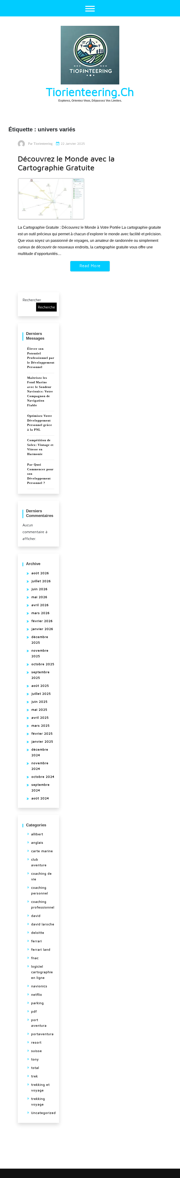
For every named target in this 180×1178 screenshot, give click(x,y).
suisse (36, 1051)
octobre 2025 (42, 664)
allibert (37, 834)
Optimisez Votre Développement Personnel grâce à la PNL (39, 422)
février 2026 (42, 621)
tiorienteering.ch (90, 91)
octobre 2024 (42, 777)
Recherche (46, 307)
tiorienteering (43, 143)
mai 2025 (39, 709)
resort (36, 1042)
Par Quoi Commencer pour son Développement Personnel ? (40, 474)
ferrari (36, 941)
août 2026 (40, 573)
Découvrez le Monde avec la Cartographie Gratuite (66, 163)
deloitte (37, 933)
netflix (36, 994)
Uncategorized (43, 1113)
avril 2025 (40, 717)
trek (34, 1076)
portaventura (42, 1034)
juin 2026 (39, 589)
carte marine (42, 851)
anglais (37, 842)
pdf (34, 1011)
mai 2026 (39, 597)
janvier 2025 (42, 741)
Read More (90, 265)
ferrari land (40, 949)
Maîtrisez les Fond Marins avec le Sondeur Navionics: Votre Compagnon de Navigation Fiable (40, 391)
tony (35, 1059)
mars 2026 (40, 613)
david (36, 916)
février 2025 (42, 733)
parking (37, 1003)
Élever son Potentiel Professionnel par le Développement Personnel (40, 358)
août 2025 (40, 686)
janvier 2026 (42, 629)
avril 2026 (40, 605)
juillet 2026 (41, 581)
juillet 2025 (41, 693)
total (35, 1068)
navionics (39, 986)
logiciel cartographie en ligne (42, 972)
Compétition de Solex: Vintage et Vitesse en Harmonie (40, 447)
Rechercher (31, 300)
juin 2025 (39, 701)
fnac (35, 958)
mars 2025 (40, 725)
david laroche (42, 924)
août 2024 (40, 798)
